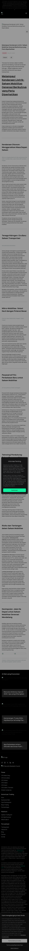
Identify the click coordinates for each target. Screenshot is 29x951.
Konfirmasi (14, 490)
